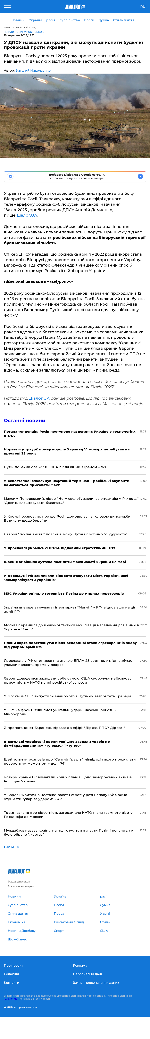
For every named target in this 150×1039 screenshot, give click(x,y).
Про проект (13, 965)
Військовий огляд (26, 27)
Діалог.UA (27, 215)
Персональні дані (87, 974)
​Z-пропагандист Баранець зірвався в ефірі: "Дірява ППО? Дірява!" (64, 728)
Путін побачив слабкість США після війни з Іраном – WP (55, 467)
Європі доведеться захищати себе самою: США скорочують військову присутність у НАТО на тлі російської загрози (67, 680)
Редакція (11, 974)
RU (143, 6)
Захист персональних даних (96, 983)
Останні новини (24, 420)
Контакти (11, 983)
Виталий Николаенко (33, 70)
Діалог (7, 27)
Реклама (80, 965)
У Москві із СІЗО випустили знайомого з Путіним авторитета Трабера (67, 696)
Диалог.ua (11, 998)
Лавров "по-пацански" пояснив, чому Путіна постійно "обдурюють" (65, 534)
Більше (11, 847)
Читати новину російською (24, 31)
